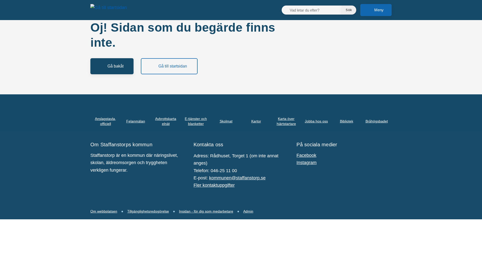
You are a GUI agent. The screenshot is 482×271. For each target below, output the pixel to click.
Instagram (306, 162)
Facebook (306, 155)
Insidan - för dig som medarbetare (206, 211)
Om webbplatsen (103, 211)
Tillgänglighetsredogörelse (148, 211)
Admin (248, 211)
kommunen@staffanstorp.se (237, 177)
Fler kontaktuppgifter (214, 185)
